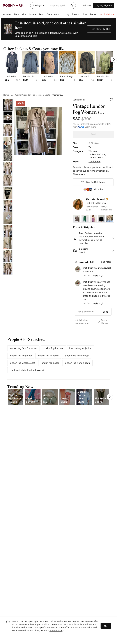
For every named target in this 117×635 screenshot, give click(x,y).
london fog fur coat (53, 348)
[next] (114, 59)
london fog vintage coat (22, 362)
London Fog (79, 99)
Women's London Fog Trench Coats (57, 95)
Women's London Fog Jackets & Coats (32, 95)
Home (6, 95)
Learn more (90, 126)
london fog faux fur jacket (23, 348)
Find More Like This (100, 29)
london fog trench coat (76, 355)
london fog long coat (21, 355)
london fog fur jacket (80, 348)
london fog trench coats (77, 362)
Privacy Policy (56, 630)
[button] (39, 5)
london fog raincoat (48, 355)
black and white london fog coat (27, 370)
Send (105, 311)
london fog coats (50, 362)
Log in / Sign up (104, 5)
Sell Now (86, 5)
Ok (105, 626)
